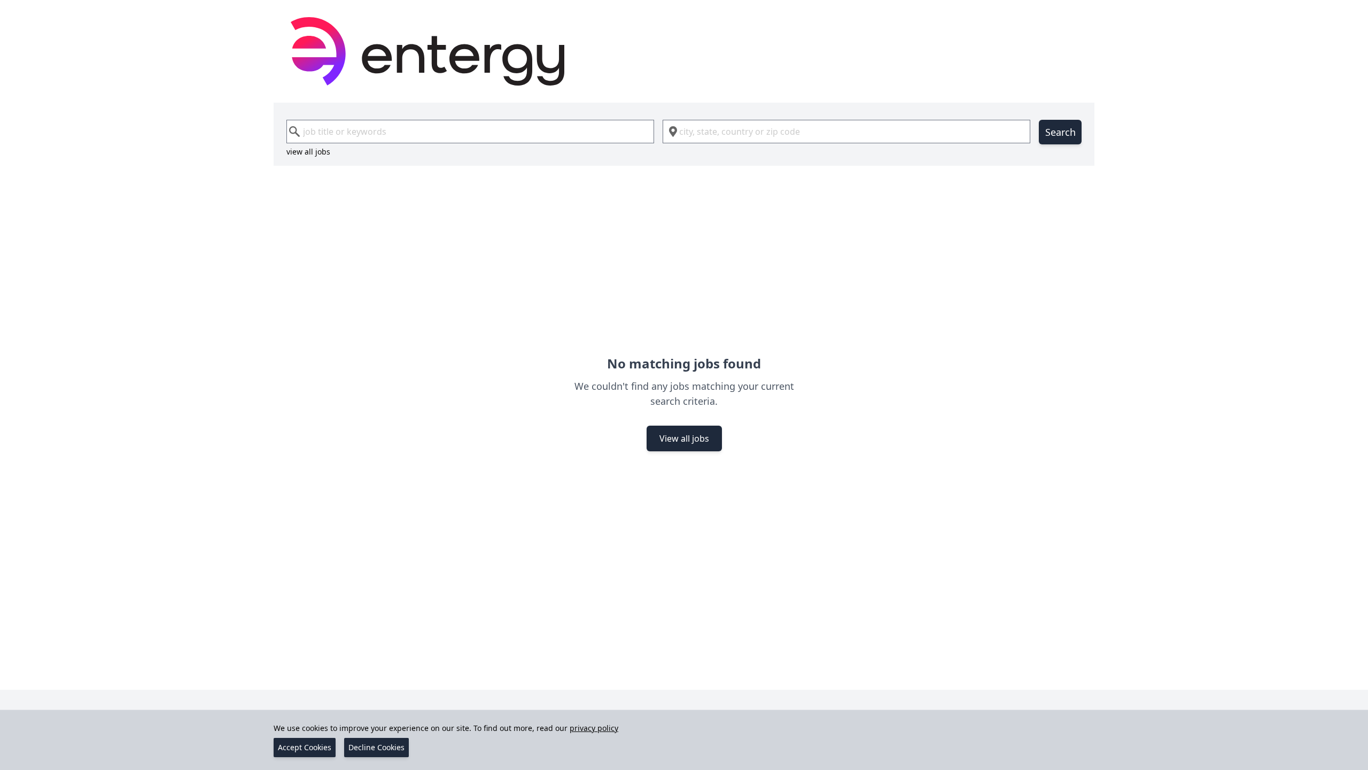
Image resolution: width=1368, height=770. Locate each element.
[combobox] (470, 131)
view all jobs (308, 152)
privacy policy (594, 728)
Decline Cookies (376, 747)
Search (1060, 132)
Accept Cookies (304, 747)
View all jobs (684, 438)
